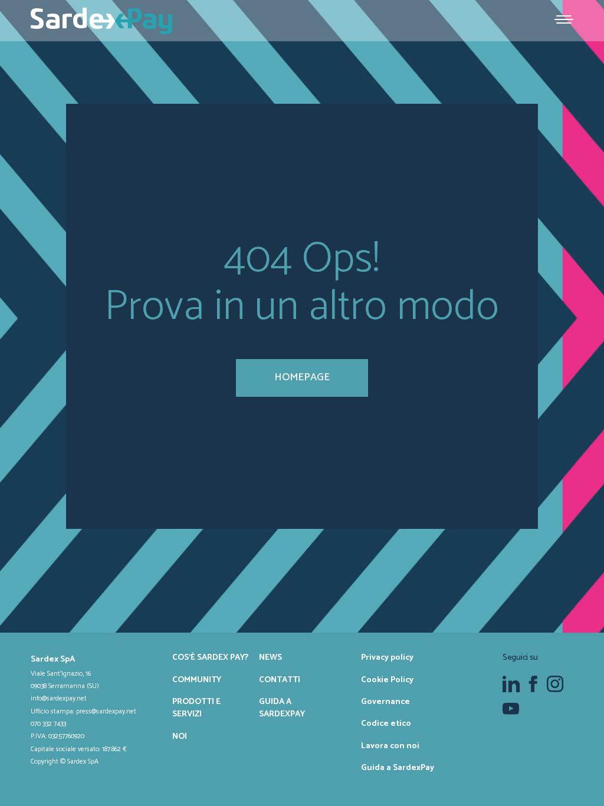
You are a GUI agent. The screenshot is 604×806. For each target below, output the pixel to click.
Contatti (279, 680)
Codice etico (386, 723)
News (270, 657)
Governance (385, 702)
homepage (302, 377)
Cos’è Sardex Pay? (210, 657)
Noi (179, 736)
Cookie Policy (387, 680)
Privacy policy (387, 657)
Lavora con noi (390, 746)
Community (196, 680)
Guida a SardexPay (282, 708)
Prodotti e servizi (196, 708)
